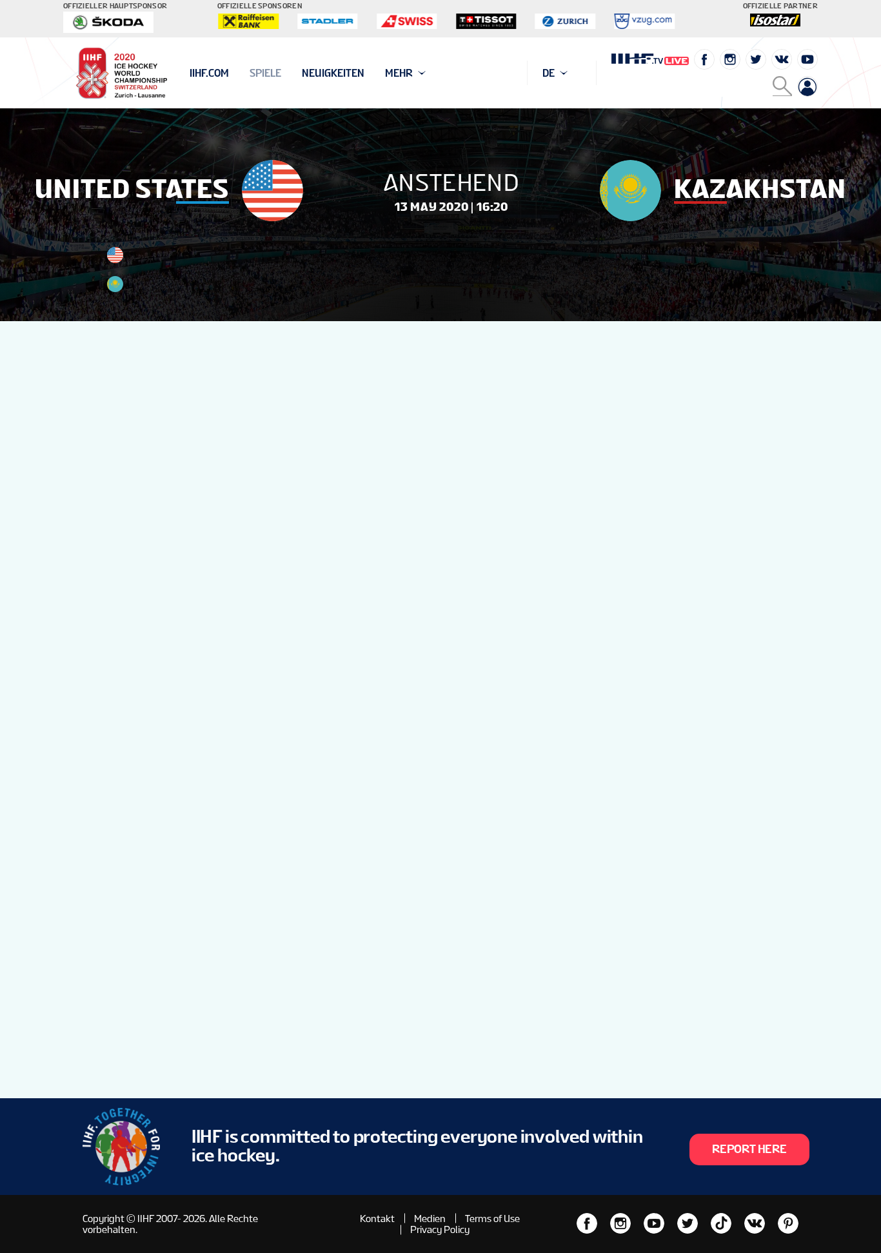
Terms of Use (492, 1218)
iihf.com (209, 73)
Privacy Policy (440, 1229)
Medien (430, 1218)
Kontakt (377, 1218)
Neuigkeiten (333, 73)
